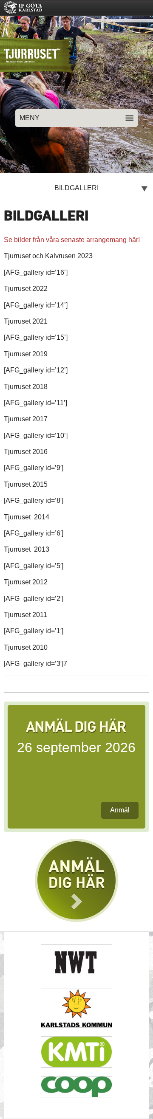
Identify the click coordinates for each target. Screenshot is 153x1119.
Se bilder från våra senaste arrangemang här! (72, 239)
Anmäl (120, 810)
